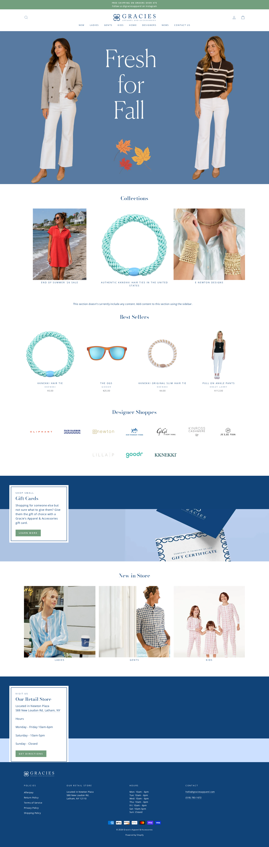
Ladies (94, 25)
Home (133, 25)
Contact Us (182, 25)
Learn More (28, 532)
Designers (149, 25)
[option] (134, 5)
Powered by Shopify (134, 835)
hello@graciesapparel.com (200, 791)
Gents (108, 25)
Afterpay (28, 792)
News (165, 25)
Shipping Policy (32, 812)
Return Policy (31, 797)
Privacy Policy (31, 807)
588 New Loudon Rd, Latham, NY (38, 710)
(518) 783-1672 (194, 797)
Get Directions (31, 753)
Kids (121, 25)
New (82, 25)
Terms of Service (33, 802)
